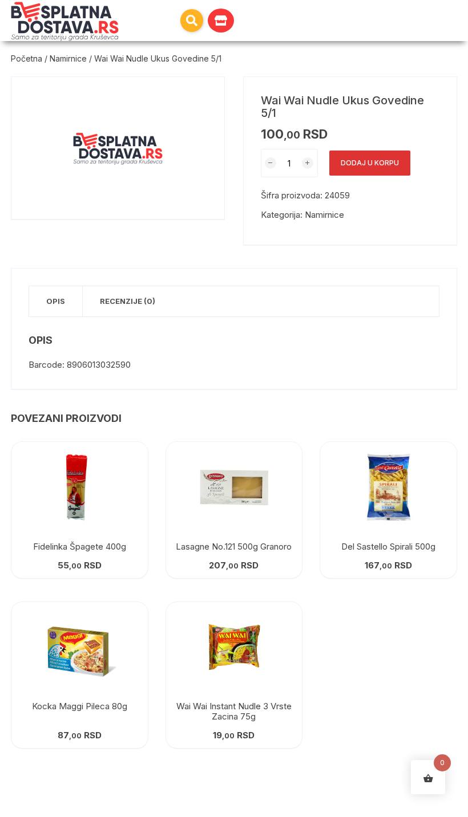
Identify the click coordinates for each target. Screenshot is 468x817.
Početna (26, 58)
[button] (191, 20)
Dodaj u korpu (370, 162)
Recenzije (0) (127, 301)
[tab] (56, 301)
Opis (55, 301)
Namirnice (68, 58)
